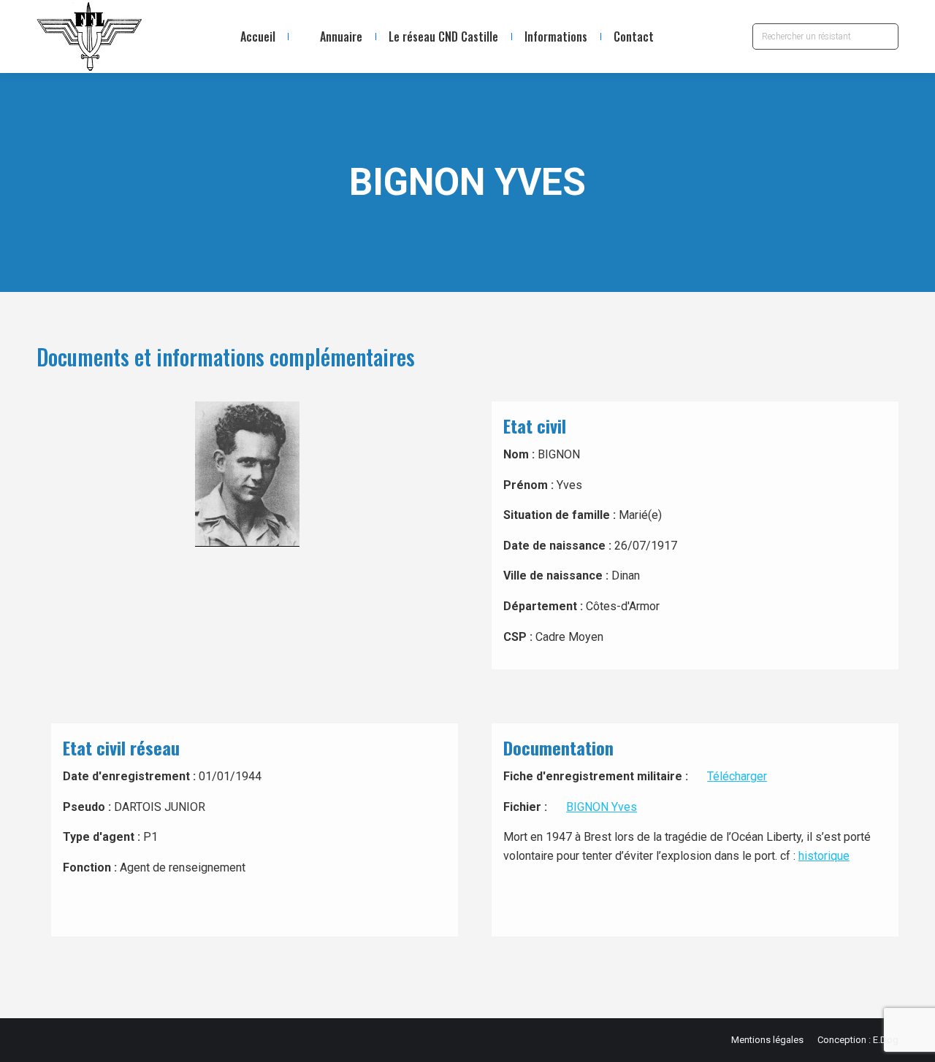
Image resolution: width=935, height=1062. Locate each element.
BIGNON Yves (601, 807)
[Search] (884, 36)
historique (824, 856)
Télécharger (737, 776)
